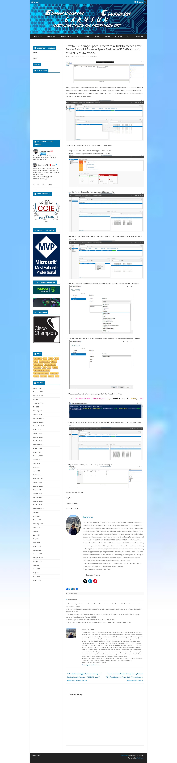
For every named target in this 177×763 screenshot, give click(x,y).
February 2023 (38, 456)
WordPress (140, 758)
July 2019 (36, 531)
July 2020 (36, 512)
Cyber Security (65, 36)
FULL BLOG (38, 36)
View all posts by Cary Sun (91, 665)
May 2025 (36, 407)
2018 (50, 358)
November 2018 (38, 557)
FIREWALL (97, 36)
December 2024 (38, 418)
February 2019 (37, 550)
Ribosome (124, 755)
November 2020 (38, 501)
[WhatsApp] (142, 2)
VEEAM (107, 36)
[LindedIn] (140, 2)
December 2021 (38, 486)
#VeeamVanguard (46, 176)
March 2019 (37, 546)
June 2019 (36, 535)
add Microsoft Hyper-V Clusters (42, 370)
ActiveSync (37, 367)
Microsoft (51, 36)
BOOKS (129, 36)
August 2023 (37, 448)
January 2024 (37, 433)
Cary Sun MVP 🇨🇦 (44, 165)
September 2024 (38, 426)
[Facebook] (137, 2)
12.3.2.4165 (38, 358)
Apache (51, 376)
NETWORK (118, 36)
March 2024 (37, 429)
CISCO (78, 36)
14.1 (45, 358)
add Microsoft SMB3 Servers (41, 373)
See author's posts (93, 575)
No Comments (92, 56)
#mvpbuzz (36, 176)
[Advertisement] (46, 106)
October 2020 (37, 505)
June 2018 (36, 569)
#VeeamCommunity (39, 179)
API (57, 376)
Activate (54, 361)
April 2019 (36, 542)
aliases (36, 376)
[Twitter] (135, 2)
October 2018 (37, 561)
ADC (49, 367)
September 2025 (38, 403)
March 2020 (37, 520)
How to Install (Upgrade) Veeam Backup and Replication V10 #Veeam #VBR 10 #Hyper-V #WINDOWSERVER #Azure (84, 677)
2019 (56, 358)
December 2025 (38, 392)
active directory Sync (50, 364)
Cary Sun (70, 56)
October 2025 (37, 399)
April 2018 (36, 576)
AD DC (55, 367)
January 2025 (37, 414)
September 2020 (38, 508)
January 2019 (37, 554)
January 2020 (37, 527)
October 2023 (37, 441)
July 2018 (36, 565)
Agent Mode (54, 373)
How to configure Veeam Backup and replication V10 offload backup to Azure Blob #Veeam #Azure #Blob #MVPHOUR (124, 677)
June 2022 (36, 463)
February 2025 (38, 411)
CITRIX (87, 36)
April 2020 (36, 516)
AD (44, 367)
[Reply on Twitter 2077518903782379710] (35, 184)
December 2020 (38, 497)
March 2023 (37, 452)
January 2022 (37, 482)
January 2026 (37, 388)
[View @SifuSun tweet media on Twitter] (47, 178)
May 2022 (36, 467)
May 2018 (36, 572)
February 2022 (38, 478)
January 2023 (37, 460)
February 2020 (38, 524)
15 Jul (53, 165)
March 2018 (37, 580)
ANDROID (43, 376)
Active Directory (38, 364)
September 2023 (38, 444)
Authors (139, 36)
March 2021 (37, 490)
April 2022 (36, 471)
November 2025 (38, 396)
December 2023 (38, 437)
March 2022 (37, 475)
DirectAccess (72, 593)
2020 (36, 361)
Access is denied (45, 361)
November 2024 (38, 422)
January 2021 (37, 493)
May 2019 (36, 539)
